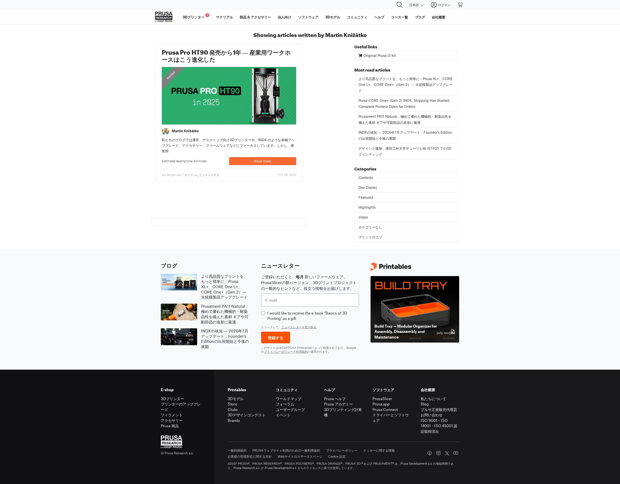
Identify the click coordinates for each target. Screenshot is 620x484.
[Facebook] (429, 453)
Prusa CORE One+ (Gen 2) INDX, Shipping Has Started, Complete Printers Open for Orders (404, 103)
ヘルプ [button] (379, 17)
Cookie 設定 (337, 456)
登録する (275, 337)
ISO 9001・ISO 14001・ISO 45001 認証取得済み (439, 425)
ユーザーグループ (290, 409)
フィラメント (172, 414)
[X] (447, 453)
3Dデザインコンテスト (246, 414)
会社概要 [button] (438, 17)
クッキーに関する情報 (379, 450)
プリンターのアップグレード (181, 407)
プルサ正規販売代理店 (439, 409)
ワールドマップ (288, 398)
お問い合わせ (431, 414)
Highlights (367, 207)
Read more (262, 161)
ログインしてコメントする (202, 175)
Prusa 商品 (170, 425)
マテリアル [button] (224, 17)
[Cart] (460, 5)
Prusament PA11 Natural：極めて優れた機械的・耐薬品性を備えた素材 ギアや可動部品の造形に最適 (404, 119)
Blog (425, 404)
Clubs (233, 409)
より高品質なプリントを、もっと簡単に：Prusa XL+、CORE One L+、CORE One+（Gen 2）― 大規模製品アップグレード (405, 84)
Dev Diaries (367, 187)
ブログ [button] (420, 17)
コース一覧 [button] (399, 17)
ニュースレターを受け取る (298, 327)
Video (363, 217)
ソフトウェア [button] (308, 17)
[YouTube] (455, 453)
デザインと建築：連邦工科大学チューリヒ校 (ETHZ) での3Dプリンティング (404, 151)
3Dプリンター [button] (195, 16)
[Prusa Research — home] (164, 16)
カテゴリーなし (370, 227)
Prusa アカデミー (338, 404)
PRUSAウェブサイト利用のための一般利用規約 (286, 450)
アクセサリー (172, 420)
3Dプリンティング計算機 (343, 412)
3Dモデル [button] (332, 17)
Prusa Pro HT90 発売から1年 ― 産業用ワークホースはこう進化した (226, 54)
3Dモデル (236, 398)
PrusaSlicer (382, 398)
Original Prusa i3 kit (379, 55)
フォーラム (285, 404)
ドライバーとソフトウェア (390, 417)
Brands (234, 420)
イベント (283, 414)
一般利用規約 (237, 450)
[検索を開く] (399, 5)
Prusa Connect (385, 409)
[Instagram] (438, 453)
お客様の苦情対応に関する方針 (250, 456)
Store (232, 404)
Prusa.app (380, 404)
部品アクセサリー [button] (255, 17)
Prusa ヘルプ (335, 398)
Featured (171, 75)
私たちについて (433, 398)
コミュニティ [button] (357, 17)
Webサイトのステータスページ (300, 456)
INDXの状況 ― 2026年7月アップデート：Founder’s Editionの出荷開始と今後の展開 (405, 135)
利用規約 (302, 351)
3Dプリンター (172, 398)
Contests (365, 177)
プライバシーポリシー (278, 351)
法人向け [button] (284, 17)
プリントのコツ (370, 237)
